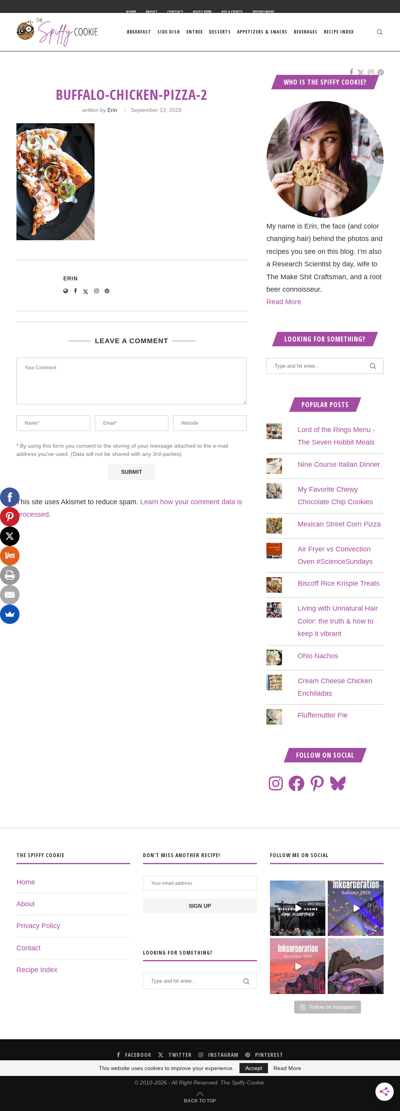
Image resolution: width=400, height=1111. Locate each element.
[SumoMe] (10, 614)
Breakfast (139, 31)
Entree (194, 31)
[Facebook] (351, 72)
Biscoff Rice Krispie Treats (339, 583)
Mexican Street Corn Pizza (339, 524)
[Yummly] (10, 555)
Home (131, 12)
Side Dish (168, 31)
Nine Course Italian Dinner (339, 464)
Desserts (220, 31)
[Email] (10, 594)
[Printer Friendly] (10, 575)
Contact (175, 12)
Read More (283, 302)
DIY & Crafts (232, 12)
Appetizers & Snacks (262, 31)
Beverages (306, 31)
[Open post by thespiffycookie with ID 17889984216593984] (356, 966)
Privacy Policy (38, 926)
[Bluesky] (338, 783)
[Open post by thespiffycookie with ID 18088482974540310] (298, 908)
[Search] (380, 32)
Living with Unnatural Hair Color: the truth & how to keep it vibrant (338, 621)
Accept (253, 1068)
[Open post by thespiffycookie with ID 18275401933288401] (298, 966)
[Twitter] (360, 72)
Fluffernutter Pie (323, 715)
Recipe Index (263, 12)
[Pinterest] (381, 72)
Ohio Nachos (318, 656)
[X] (10, 536)
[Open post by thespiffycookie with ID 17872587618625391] (356, 908)
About (151, 12)
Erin (112, 110)
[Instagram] (371, 72)
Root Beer (202, 12)
